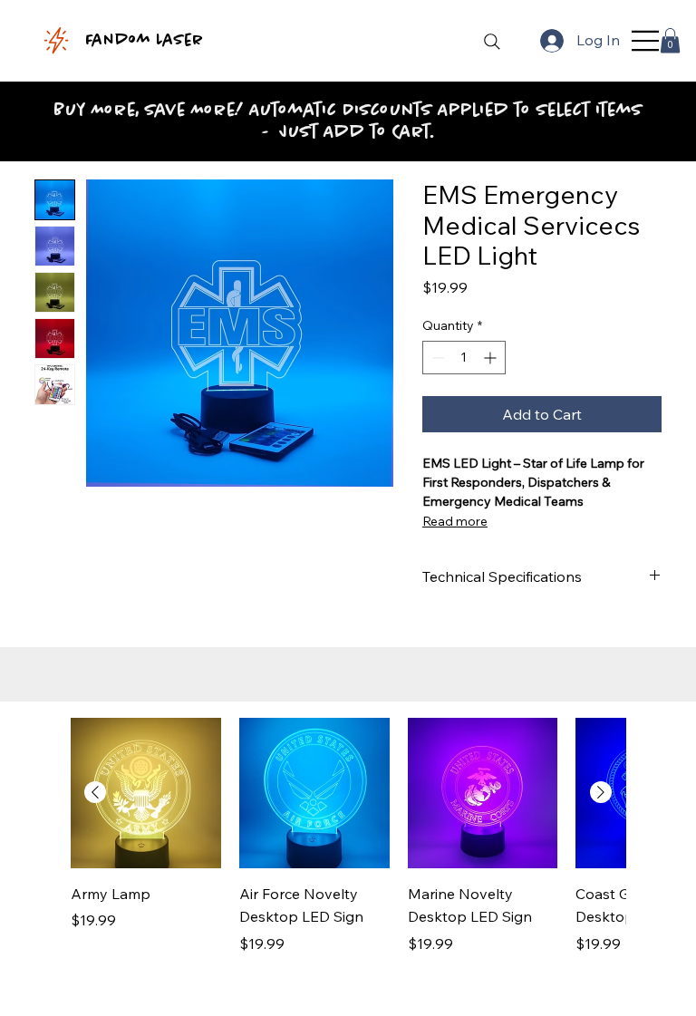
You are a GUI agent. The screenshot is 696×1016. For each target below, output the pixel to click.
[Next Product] (601, 792)
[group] (348, 848)
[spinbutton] (464, 357)
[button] (670, 40)
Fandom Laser (144, 41)
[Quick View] (146, 793)
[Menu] (646, 40)
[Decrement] (436, 357)
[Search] (492, 42)
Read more (455, 521)
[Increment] (491, 357)
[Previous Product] (95, 792)
